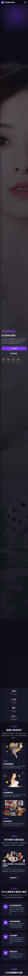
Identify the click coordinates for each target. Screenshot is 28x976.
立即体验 (15, 348)
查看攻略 (15, 353)
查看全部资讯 (13, 877)
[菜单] (25, 2)
